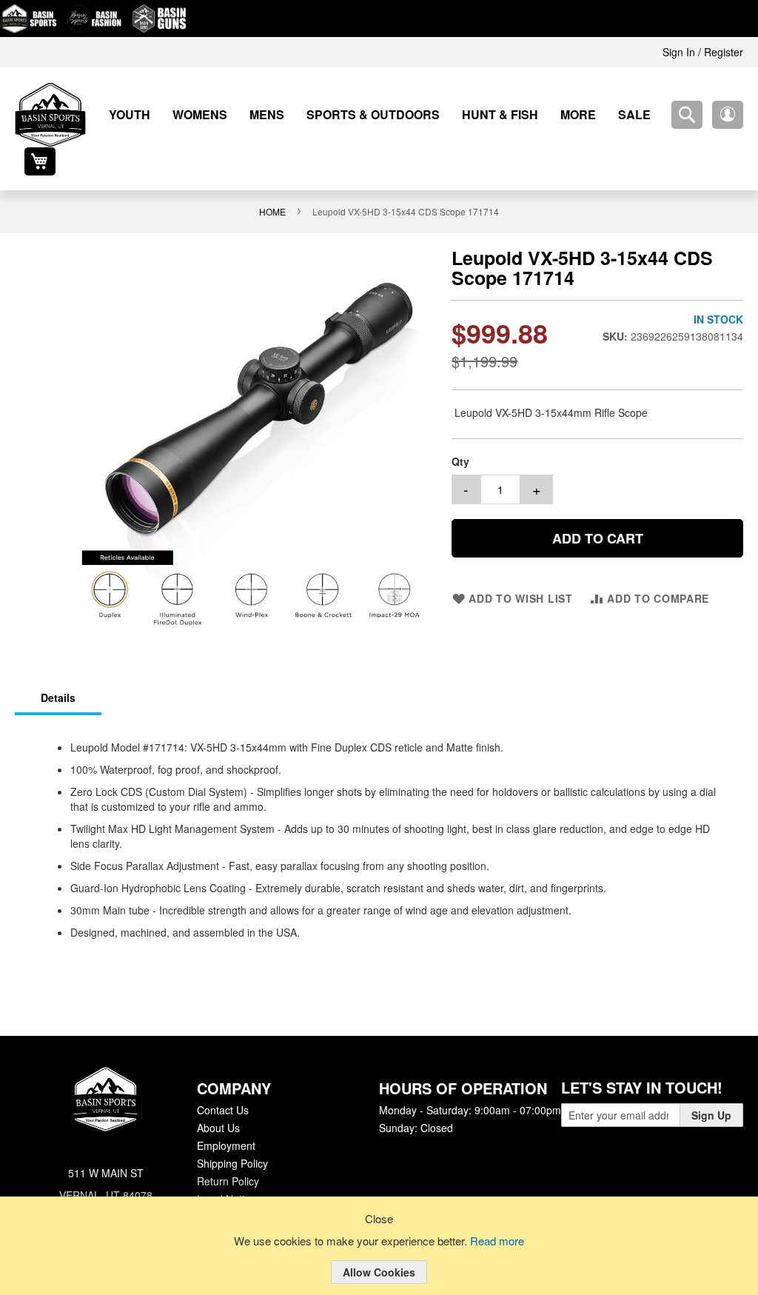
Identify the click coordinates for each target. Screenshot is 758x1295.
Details (57, 669)
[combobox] (646, 115)
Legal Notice (225, 1170)
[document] (379, 1257)
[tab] (57, 670)
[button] (686, 115)
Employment (226, 1116)
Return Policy (227, 1152)
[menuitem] (124, 114)
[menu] (360, 114)
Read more (499, 1241)
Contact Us (222, 1081)
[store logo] (50, 114)
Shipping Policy (231, 1134)
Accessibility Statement (250, 1188)
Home (276, 183)
